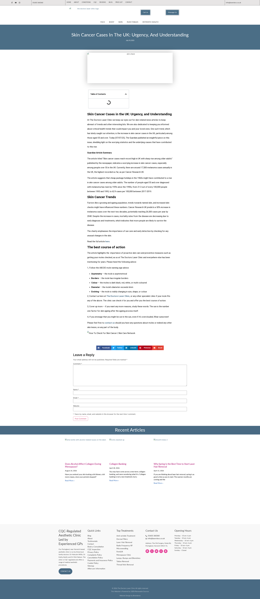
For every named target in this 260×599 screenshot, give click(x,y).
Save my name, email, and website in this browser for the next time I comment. (105, 414)
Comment (77, 364)
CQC (95, 2)
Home (69, 2)
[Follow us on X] (152, 551)
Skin (120, 22)
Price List (118, 2)
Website (76, 406)
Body (111, 22)
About (76, 2)
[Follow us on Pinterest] (165, 551)
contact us (110, 323)
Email (76, 398)
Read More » (69, 481)
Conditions (86, 2)
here (107, 241)
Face (102, 22)
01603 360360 (38, 2)
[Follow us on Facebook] (147, 551)
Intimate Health (150, 22)
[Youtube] (15, 2)
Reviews (103, 2)
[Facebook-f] (12, 2)
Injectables (132, 22)
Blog (111, 2)
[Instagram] (19, 2)
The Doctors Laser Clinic (118, 296)
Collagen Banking (117, 464)
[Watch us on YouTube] (156, 551)
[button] (126, 94)
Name (76, 389)
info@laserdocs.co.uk (233, 2)
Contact (128, 2)
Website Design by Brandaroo (130, 595)
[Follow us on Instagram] (161, 551)
